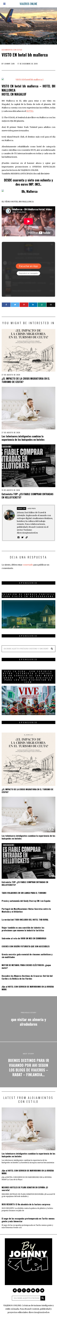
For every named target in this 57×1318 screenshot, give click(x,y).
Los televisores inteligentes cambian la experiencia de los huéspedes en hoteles (23, 437)
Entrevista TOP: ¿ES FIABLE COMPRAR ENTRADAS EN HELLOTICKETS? (27, 495)
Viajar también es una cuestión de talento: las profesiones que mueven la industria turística (23, 929)
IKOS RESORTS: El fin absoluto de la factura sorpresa (26, 1204)
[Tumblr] (38, 1290)
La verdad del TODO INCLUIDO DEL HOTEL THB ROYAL (25, 919)
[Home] (42, 1290)
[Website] (26, 537)
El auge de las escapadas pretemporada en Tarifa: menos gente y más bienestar (28, 1220)
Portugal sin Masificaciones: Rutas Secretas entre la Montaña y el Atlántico (26, 910)
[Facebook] (6, 305)
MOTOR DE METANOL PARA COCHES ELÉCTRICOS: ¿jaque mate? (26, 966)
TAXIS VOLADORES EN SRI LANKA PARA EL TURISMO (24, 892)
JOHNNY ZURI (9, 64)
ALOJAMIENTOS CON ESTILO (12, 50)
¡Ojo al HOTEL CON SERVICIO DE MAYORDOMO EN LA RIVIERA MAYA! (28, 988)
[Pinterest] (24, 305)
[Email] (50, 305)
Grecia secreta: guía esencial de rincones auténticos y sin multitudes (27, 956)
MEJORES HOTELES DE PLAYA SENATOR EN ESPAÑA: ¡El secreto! (25, 1189)
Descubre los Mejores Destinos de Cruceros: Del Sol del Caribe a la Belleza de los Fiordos (27, 977)
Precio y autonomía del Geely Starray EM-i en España (26, 900)
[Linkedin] (33, 305)
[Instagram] (19, 1290)
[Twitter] (15, 305)
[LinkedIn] (28, 1290)
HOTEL (29, 111)
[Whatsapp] (42, 305)
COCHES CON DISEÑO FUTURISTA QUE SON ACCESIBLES (26, 946)
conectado (28, 565)
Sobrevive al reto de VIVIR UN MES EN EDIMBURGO (24, 938)
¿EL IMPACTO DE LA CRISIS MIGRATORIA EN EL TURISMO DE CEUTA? (26, 380)
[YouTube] (33, 1290)
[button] (52, 648)
